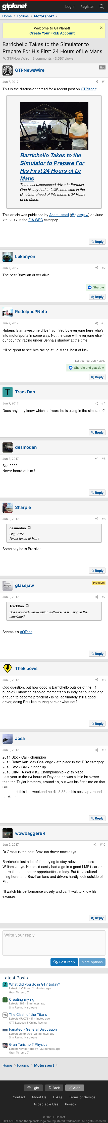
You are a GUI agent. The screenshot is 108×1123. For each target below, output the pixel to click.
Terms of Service (82, 1097)
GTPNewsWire (18, 58)
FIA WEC (35, 219)
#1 (103, 82)
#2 (103, 268)
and (89, 367)
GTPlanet (88, 88)
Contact (19, 1097)
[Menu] (14, 6)
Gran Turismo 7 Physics (28, 1044)
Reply (99, 242)
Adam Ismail (59, 214)
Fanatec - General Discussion (33, 1029)
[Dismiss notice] (100, 28)
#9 (103, 750)
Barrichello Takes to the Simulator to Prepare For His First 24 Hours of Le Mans (52, 166)
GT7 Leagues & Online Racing (28, 1022)
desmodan (18, 528)
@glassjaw (79, 214)
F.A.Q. (58, 1097)
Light (35, 1088)
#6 (103, 519)
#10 (102, 844)
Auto (76, 1088)
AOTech (26, 631)
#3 (103, 323)
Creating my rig (21, 999)
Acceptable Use (46, 1104)
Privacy (70, 1104)
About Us (39, 1097)
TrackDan (17, 606)
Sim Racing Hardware (23, 1007)
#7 (103, 597)
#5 (103, 459)
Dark (56, 1088)
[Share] (97, 82)
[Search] (101, 6)
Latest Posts (15, 977)
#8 (103, 680)
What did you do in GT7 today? (34, 984)
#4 (103, 403)
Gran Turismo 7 (19, 992)
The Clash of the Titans (28, 1014)
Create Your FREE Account (52, 33)
